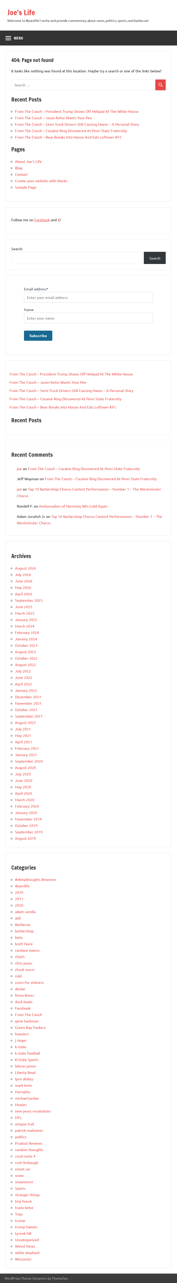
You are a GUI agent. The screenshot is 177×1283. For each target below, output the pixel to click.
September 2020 (29, 761)
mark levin (23, 1085)
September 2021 (29, 716)
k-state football (27, 1053)
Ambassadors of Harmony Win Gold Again (73, 506)
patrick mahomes (29, 1130)
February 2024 (27, 632)
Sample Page (25, 187)
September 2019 (29, 831)
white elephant (27, 1252)
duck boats (23, 1001)
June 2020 (23, 780)
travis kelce (24, 1207)
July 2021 (23, 729)
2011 (19, 898)
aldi (18, 918)
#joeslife (22, 885)
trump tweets (26, 1226)
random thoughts (29, 1149)
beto (19, 937)
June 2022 (23, 677)
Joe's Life (21, 12)
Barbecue (22, 924)
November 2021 (28, 703)
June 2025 (23, 606)
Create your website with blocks (41, 180)
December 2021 (28, 696)
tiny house (23, 1201)
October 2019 (26, 825)
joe (19, 468)
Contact (21, 174)
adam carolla (25, 911)
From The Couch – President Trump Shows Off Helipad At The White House (77, 111)
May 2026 (23, 587)
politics (21, 1136)
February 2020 (27, 806)
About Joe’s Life (28, 161)
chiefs (20, 956)
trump (20, 1220)
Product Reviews (28, 1143)
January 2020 (26, 812)
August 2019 (25, 838)
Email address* (36, 289)
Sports (20, 1188)
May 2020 (23, 786)
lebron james (25, 1066)
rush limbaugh (26, 1162)
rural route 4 (25, 1156)
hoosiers (22, 1033)
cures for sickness (29, 982)
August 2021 (25, 722)
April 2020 (23, 793)
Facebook (42, 219)
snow (19, 1175)
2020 (19, 905)
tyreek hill (23, 1233)
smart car (22, 1169)
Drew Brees (24, 995)
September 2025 (29, 600)
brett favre (24, 943)
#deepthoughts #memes (35, 879)
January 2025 (26, 619)
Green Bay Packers (30, 1027)
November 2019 (28, 819)
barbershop (24, 930)
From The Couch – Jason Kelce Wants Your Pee (53, 117)
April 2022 (23, 683)
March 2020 (24, 799)
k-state (20, 1046)
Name (29, 309)
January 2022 (26, 690)
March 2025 (24, 613)
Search (16, 248)
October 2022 (26, 658)
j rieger (21, 1040)
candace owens (27, 950)
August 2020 (25, 767)
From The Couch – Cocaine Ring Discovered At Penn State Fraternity (71, 130)
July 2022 (23, 671)
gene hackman (27, 1021)
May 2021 (23, 735)
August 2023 (25, 651)
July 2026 (23, 574)
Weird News (25, 1246)
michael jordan (27, 1098)
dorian (20, 988)
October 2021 (26, 709)
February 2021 (27, 748)
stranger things (27, 1194)
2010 (19, 892)
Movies (21, 1104)
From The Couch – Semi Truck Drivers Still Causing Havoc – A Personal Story (77, 124)
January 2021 (26, 754)
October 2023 (26, 645)
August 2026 (25, 568)
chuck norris (25, 969)
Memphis (22, 1091)
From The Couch (28, 1014)
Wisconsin (23, 1259)
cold (18, 976)
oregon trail (24, 1123)
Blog (18, 167)
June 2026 (23, 581)
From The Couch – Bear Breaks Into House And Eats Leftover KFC (68, 137)
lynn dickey (24, 1078)
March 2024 (24, 626)
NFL (18, 1117)
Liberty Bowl (25, 1072)
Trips (19, 1214)
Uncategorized (27, 1239)
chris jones (23, 963)
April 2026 (23, 593)
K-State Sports (26, 1059)
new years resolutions (33, 1111)
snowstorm (24, 1181)
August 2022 (25, 664)
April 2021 (23, 741)
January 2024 (26, 638)
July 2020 (23, 774)
